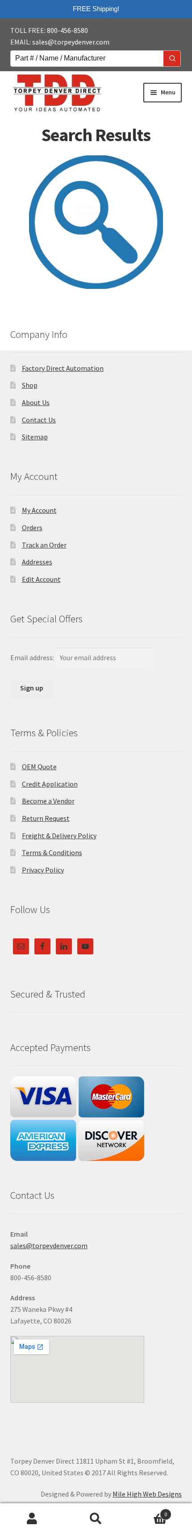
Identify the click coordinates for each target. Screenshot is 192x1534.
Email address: (32, 657)
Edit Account (41, 579)
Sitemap (35, 436)
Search (96, 1519)
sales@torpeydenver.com (70, 41)
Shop (30, 385)
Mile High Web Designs (147, 1493)
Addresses (37, 561)
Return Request (46, 818)
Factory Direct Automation (63, 368)
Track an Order (44, 544)
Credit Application (50, 783)
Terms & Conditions (52, 852)
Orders (32, 527)
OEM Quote (39, 766)
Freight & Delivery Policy (59, 835)
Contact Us (39, 419)
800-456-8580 (67, 30)
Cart (147, 1511)
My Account (39, 510)
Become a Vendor (48, 800)
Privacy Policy (43, 869)
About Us (36, 402)
